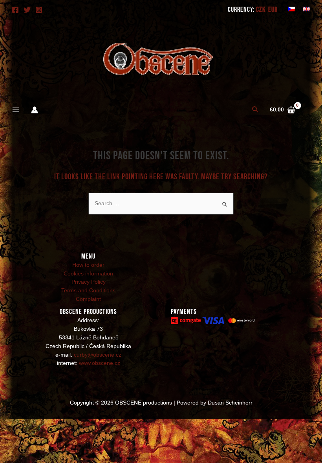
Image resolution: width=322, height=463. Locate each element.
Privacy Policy (88, 282)
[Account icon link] (34, 109)
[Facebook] (15, 9)
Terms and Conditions (88, 290)
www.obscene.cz (99, 363)
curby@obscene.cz (97, 355)
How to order (88, 265)
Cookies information (88, 274)
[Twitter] (27, 9)
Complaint (88, 299)
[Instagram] (38, 9)
